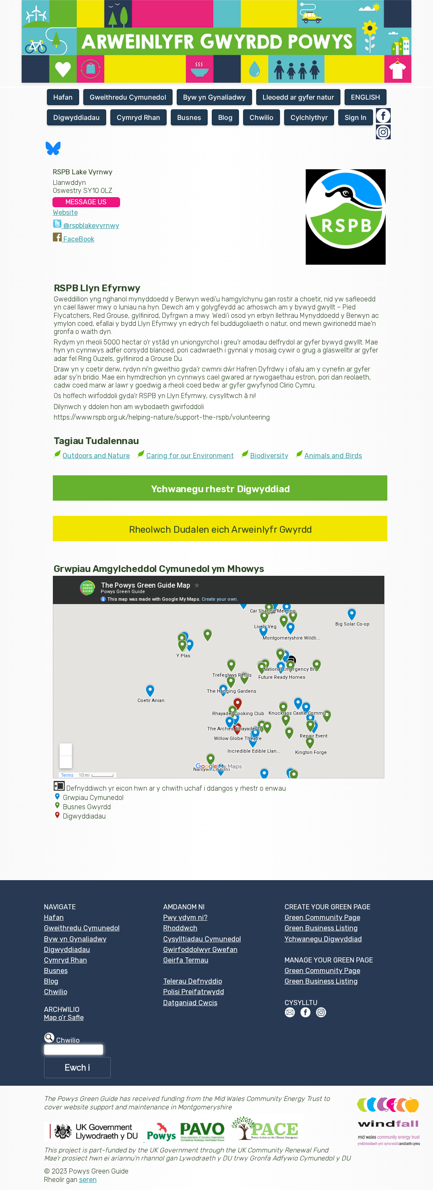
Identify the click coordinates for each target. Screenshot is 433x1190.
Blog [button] (225, 117)
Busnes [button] (189, 117)
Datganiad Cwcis (190, 1003)
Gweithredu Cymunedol (82, 928)
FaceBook (78, 239)
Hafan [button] (63, 97)
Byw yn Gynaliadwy (75, 939)
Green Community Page (322, 918)
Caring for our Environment (190, 456)
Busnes (56, 971)
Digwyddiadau (67, 950)
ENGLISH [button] (365, 97)
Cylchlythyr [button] (309, 117)
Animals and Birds (333, 456)
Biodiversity (269, 456)
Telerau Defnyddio (192, 981)
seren (88, 1180)
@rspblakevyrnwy (90, 226)
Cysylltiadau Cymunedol (202, 939)
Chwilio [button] (261, 117)
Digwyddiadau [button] (76, 117)
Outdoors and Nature (96, 456)
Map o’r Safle (64, 1018)
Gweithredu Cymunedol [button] (128, 97)
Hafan (54, 918)
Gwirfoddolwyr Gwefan (200, 950)
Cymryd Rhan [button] (138, 117)
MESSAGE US (86, 202)
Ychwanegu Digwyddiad (323, 939)
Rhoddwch (180, 928)
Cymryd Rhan (65, 960)
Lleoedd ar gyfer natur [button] (298, 97)
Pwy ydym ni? (185, 918)
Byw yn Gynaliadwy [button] (214, 97)
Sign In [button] (356, 117)
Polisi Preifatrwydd (193, 992)
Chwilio (55, 992)
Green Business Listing (321, 928)
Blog (51, 981)
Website (65, 213)
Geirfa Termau (185, 960)
